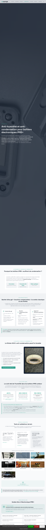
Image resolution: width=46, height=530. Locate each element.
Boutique (40, 1)
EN (43, 1)
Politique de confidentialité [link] (24, 528)
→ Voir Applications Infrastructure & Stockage (30, 491)
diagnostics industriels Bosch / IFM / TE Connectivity (9, 399)
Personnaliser (42, 526)
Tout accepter (30, 526)
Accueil (12, 1)
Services (31, 1)
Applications (26, 1)
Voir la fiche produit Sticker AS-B (8, 367)
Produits (21, 1)
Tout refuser (36, 526)
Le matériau (17, 1)
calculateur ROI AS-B (22, 412)
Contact (35, 1)
